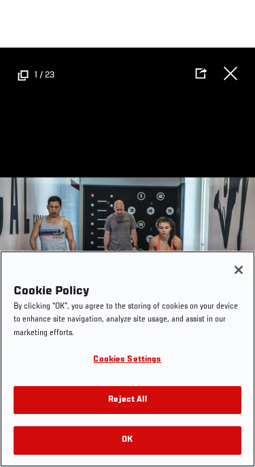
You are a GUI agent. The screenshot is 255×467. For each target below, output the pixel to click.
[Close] (239, 270)
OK (127, 440)
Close (230, 73)
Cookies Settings (127, 360)
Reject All (127, 400)
